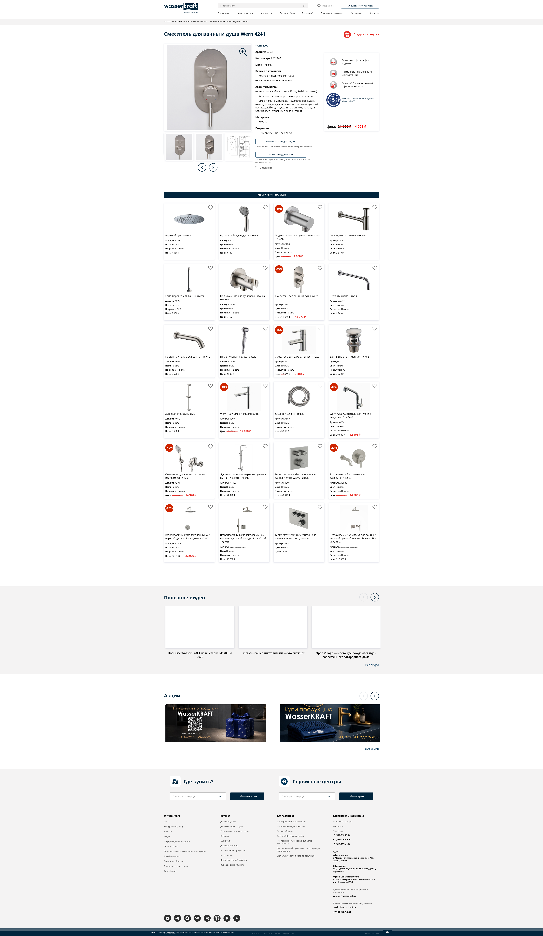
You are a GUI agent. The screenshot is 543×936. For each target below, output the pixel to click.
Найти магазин (247, 796)
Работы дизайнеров (173, 861)
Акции (167, 836)
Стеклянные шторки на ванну (235, 831)
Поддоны (224, 836)
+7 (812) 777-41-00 (341, 844)
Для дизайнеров (285, 831)
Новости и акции (245, 13)
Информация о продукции (177, 841)
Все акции (372, 748)
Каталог (264, 13)
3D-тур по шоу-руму (173, 826)
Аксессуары (226, 855)
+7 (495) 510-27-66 (341, 835)
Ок (387, 932)
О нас (167, 821)
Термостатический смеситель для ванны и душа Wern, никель (295, 476)
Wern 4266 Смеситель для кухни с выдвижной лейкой (350, 415)
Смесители (225, 840)
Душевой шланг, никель (289, 413)
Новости (168, 831)
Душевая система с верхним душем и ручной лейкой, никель (243, 476)
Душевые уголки (228, 821)
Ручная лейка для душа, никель (239, 235)
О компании (224, 13)
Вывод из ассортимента (232, 864)
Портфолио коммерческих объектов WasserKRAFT (294, 842)
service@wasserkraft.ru (344, 907)
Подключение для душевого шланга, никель (297, 237)
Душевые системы (229, 845)
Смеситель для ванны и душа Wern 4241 (296, 297)
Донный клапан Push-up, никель (350, 356)
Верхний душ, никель (178, 235)
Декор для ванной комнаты (233, 860)
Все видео (372, 665)
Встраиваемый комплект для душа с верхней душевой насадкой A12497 (187, 536)
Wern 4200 (261, 45)
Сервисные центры (342, 821)
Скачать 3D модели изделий (290, 836)
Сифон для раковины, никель (348, 235)
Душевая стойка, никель (180, 413)
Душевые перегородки (231, 826)
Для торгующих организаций (291, 821)
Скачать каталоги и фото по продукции (296, 855)
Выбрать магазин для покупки (281, 141)
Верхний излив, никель (344, 296)
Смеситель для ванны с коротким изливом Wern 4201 (185, 476)
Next (213, 167)
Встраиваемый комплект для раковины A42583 (347, 476)
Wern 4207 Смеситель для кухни (239, 413)
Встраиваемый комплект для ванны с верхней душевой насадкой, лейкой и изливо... (353, 538)
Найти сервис (356, 796)
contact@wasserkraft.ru (344, 896)
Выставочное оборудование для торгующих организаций (298, 849)
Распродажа (356, 13)
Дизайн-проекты (172, 856)
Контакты (374, 13)
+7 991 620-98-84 (342, 912)
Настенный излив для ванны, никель (188, 356)
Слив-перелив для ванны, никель (185, 296)
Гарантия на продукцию (176, 866)
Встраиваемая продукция (232, 850)
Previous (202, 167)
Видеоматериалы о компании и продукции (185, 851)
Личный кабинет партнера (360, 5)
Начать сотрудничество (281, 154)
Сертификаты (170, 871)
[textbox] (184, 796)
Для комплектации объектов (291, 826)
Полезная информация (332, 13)
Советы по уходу (172, 846)
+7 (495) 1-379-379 (341, 839)
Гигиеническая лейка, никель (238, 356)
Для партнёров (287, 13)
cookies (173, 932)
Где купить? (307, 13)
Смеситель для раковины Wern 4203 (297, 356)
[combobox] (198, 796)
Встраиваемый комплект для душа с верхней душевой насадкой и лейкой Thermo (243, 538)
